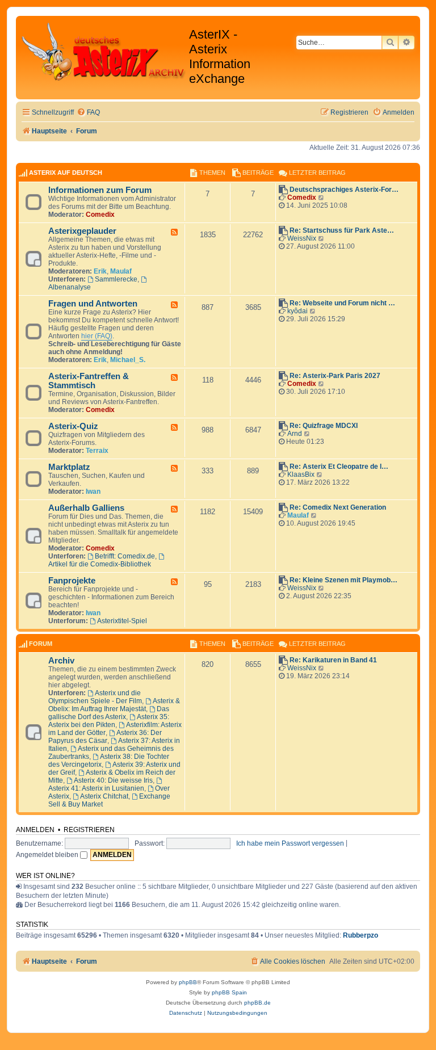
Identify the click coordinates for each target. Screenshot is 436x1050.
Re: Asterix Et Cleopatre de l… (339, 467)
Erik (100, 271)
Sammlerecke (116, 279)
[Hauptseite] (104, 52)
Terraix (97, 451)
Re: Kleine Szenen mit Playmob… (343, 580)
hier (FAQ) (96, 336)
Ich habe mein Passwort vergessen (290, 843)
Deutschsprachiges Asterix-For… (344, 190)
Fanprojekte (71, 580)
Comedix (100, 215)
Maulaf (121, 271)
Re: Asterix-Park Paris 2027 (335, 376)
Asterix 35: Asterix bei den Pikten (108, 721)
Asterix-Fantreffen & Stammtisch (88, 381)
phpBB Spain (229, 992)
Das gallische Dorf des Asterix (108, 713)
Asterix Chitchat (104, 796)
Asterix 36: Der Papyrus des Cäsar (105, 737)
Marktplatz (69, 467)
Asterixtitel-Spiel (122, 621)
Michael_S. (127, 360)
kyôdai (297, 311)
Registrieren (89, 829)
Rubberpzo (360, 935)
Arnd (294, 434)
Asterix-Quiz (73, 426)
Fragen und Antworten (92, 303)
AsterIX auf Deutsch (65, 172)
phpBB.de (257, 1002)
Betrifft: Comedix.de (125, 556)
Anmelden (35, 829)
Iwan (93, 491)
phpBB (188, 982)
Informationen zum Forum (100, 190)
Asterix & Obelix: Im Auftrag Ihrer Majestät (114, 705)
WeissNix (301, 238)
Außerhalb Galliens (86, 508)
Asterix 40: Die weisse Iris (113, 780)
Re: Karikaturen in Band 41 (333, 660)
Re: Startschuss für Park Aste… (342, 230)
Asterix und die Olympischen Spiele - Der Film (95, 697)
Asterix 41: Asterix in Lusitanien (96, 788)
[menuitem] (88, 112)
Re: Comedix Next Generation (338, 507)
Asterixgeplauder (82, 231)
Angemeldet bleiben (48, 855)
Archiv (61, 660)
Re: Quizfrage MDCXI (324, 426)
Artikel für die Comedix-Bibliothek (99, 564)
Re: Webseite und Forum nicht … (342, 303)
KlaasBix (301, 474)
